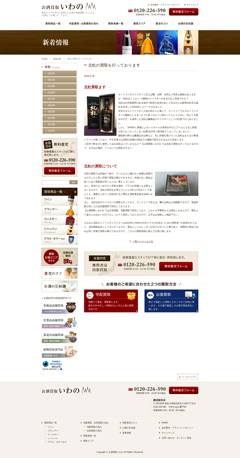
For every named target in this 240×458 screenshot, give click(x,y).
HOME (165, 422)
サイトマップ (192, 5)
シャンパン (59, 230)
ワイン (59, 200)
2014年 (51, 118)
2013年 (51, 124)
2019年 (51, 86)
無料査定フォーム (183, 11)
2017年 (51, 99)
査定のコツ (162, 23)
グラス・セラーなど (59, 239)
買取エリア (139, 23)
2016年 (51, 105)
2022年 (51, 73)
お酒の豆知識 (185, 23)
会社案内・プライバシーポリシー (165, 5)
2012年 (51, 130)
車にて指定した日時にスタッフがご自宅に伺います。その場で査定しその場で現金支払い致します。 (171, 305)
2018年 (51, 92)
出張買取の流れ (94, 430)
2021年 (51, 79)
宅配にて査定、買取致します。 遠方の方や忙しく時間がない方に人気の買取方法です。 (111, 305)
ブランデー (59, 210)
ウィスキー (59, 220)
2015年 (51, 111)
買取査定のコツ (129, 422)
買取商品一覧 (53, 23)
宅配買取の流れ (94, 427)
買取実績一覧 (116, 23)
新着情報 (126, 433)
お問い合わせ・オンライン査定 (176, 438)
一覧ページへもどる (143, 241)
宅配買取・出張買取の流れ (84, 23)
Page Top (187, 377)
